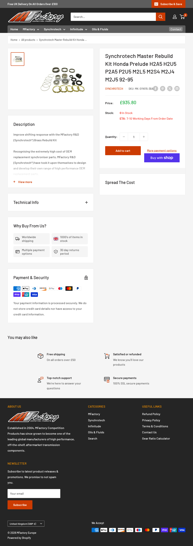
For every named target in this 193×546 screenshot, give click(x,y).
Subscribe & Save (171, 4)
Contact (176, 29)
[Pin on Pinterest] (162, 88)
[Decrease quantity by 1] (124, 137)
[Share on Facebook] (155, 88)
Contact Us (149, 432)
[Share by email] (177, 88)
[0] (182, 16)
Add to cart (123, 150)
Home (14, 29)
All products (28, 39)
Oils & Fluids (100, 29)
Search (92, 438)
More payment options (162, 150)
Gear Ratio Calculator (156, 438)
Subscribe (20, 505)
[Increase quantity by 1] (144, 137)
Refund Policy (151, 414)
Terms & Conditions (155, 426)
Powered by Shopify (19, 537)
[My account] (175, 17)
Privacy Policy (151, 420)
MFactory (29, 29)
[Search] (160, 17)
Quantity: (111, 136)
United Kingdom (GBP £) (23, 523)
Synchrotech (52, 29)
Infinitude (76, 29)
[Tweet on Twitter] (169, 88)
